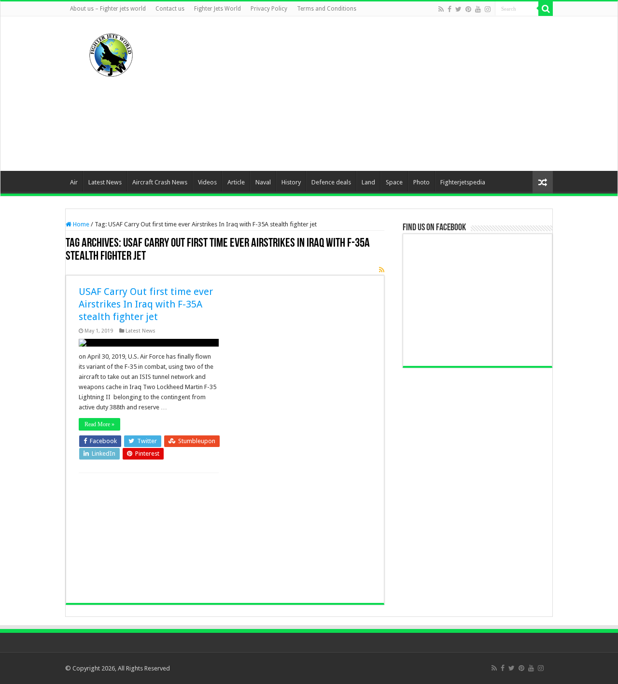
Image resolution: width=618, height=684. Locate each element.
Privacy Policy (269, 8)
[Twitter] (458, 9)
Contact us (169, 8)
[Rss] (441, 9)
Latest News (105, 182)
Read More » (99, 424)
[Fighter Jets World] (111, 53)
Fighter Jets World (217, 8)
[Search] (545, 8)
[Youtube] (478, 9)
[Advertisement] (370, 93)
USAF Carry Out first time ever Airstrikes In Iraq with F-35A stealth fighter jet (146, 304)
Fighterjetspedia (462, 182)
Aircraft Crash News (159, 182)
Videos (207, 182)
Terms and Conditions (326, 8)
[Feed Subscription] (381, 270)
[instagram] (488, 9)
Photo (421, 182)
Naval (263, 182)
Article (236, 182)
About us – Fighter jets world (108, 8)
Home (80, 224)
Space (394, 182)
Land (368, 182)
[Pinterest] (468, 9)
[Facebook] (449, 9)
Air (74, 182)
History (291, 182)
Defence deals (331, 182)
